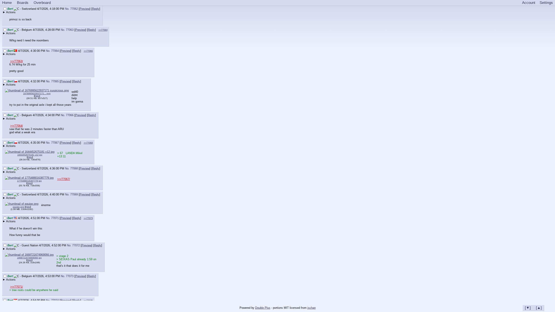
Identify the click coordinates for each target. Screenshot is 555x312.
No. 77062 (72, 8)
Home (7, 2)
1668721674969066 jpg (29, 258)
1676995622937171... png (37, 93)
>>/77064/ (16, 125)
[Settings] (546, 3)
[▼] (528, 308)
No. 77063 (67, 29)
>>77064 (103, 30)
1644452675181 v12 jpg (29, 155)
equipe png (18, 207)
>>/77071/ (16, 286)
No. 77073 (67, 276)
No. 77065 (53, 81)
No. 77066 (67, 115)
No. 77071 (53, 218)
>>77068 (88, 142)
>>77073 (88, 218)
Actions (11, 12)
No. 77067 (53, 142)
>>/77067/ (63, 179)
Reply (95, 8)
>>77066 (88, 51)
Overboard (42, 2)
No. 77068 (72, 168)
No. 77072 (74, 245)
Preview (85, 8)
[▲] (539, 308)
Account (528, 2)
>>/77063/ (16, 61)
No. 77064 (53, 50)
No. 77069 (72, 194)
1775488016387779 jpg (29, 181)
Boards (22, 2)
